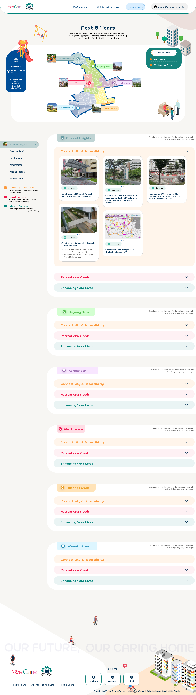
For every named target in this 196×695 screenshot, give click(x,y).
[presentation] (107, 173)
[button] (121, 187)
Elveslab (177, 691)
